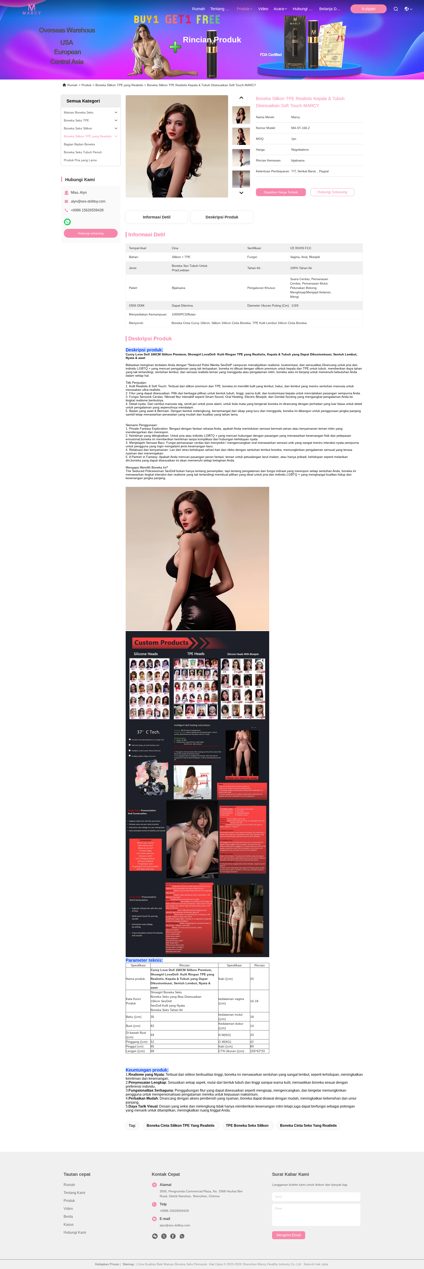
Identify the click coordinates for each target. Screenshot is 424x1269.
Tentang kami (220, 9)
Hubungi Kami (303, 9)
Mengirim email (288, 1235)
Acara (279, 9)
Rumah (198, 9)
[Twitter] (164, 1237)
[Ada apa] (67, 222)
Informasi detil (156, 217)
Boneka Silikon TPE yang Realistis (119, 85)
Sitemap (128, 1264)
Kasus (69, 1224)
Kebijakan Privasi (107, 1264)
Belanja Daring (330, 9)
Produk (243, 9)
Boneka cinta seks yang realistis (308, 1125)
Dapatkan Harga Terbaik (281, 192)
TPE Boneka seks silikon (247, 1125)
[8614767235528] (182, 1237)
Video (263, 9)
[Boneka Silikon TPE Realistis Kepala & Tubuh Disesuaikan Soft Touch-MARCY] (177, 146)
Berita (68, 1216)
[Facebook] (173, 1237)
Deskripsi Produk (222, 217)
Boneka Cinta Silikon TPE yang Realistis (180, 1125)
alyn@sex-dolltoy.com (88, 201)
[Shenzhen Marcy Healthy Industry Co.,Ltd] (31, 8)
